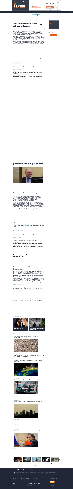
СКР (18, 122)
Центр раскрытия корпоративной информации (34, 483)
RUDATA (29, 482)
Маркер (14, 483)
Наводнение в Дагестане (53, 463)
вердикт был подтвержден (22, 217)
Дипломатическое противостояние (26, 463)
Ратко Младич (15, 230)
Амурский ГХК (21, 284)
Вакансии (29, 469)
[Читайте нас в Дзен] (28, 485)
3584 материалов (34, 465)
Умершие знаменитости (46, 462)
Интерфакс (36, 15)
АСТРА (14, 484)
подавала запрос (27, 225)
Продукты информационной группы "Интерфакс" (25, 478)
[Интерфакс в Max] (34, 485)
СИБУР (17, 284)
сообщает (23, 110)
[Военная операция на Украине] (18, 461)
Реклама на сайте (34, 469)
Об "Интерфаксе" (19, 469)
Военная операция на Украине (17, 463)
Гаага (22, 230)
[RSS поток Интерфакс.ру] (32, 485)
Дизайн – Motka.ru (52, 485)
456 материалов (44, 464)
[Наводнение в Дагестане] (55, 461)
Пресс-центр (25, 469)
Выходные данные (52, 484)
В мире (14, 161)
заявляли (39, 119)
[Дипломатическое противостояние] (27, 461)
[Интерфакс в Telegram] (30, 485)
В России (14, 82)
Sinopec (14, 284)
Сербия (19, 230)
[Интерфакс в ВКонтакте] (31, 485)
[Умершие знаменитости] (46, 461)
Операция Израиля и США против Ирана (35, 464)
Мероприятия (40, 469)
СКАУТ (14, 482)
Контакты (14, 469)
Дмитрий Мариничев (16, 62)
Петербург (15, 122)
